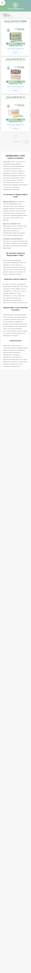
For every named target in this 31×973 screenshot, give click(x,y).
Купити (15, 52)
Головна (4, 13)
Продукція (6, 14)
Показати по (17, 142)
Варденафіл (7, 15)
